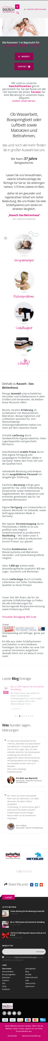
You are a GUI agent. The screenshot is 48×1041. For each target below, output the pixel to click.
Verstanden (12, 1036)
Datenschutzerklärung (31, 1036)
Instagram (19, 1016)
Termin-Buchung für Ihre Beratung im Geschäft (27, 914)
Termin (36, 92)
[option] (13, 857)
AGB (27, 983)
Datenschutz (30, 986)
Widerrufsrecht (31, 980)
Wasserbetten (8, 974)
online (16, 101)
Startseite (6, 971)
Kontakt (43, 9)
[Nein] (44, 1031)
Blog (27, 974)
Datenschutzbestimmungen (26, 960)
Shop (4, 989)
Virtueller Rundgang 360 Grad (19, 616)
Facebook (31, 887)
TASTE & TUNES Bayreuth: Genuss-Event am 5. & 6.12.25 (27, 688)
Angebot (25, 56)
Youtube (14, 1016)
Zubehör (5, 983)
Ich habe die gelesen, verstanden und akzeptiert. (23, 961)
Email (41, 887)
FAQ (3, 986)
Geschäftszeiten (20, 86)
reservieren (28, 101)
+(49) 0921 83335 (33, 9)
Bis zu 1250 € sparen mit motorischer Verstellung (27, 925)
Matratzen (6, 980)
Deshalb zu (18, 385)
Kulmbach (6, 992)
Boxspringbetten (9, 977)
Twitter (36, 887)
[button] (15, 719)
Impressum (29, 989)
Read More (16, 711)
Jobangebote (30, 971)
